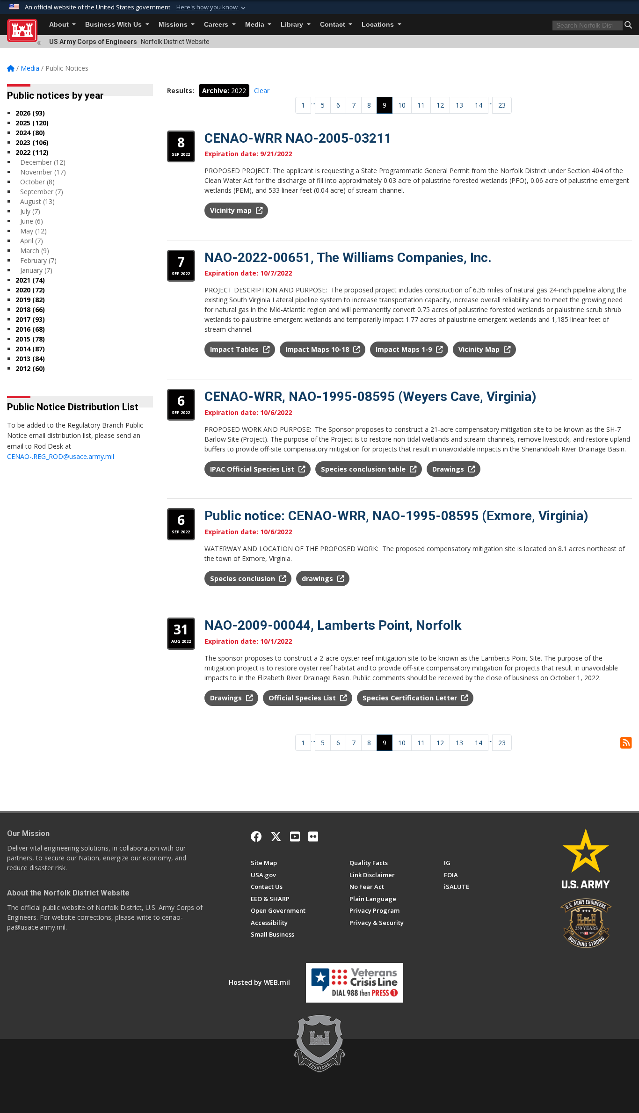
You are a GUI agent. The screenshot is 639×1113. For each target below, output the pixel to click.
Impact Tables (235, 349)
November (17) (43, 171)
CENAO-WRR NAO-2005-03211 (298, 138)
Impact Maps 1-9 (405, 349)
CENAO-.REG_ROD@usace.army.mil (60, 456)
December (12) (42, 162)
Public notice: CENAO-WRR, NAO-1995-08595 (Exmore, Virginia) (396, 516)
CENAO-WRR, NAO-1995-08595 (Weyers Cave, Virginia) (370, 396)
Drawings (449, 469)
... (313, 101)
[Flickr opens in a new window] (313, 836)
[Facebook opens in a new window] (256, 836)
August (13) (37, 201)
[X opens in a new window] (276, 836)
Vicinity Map (479, 349)
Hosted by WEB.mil (259, 982)
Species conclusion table (364, 469)
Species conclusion (243, 578)
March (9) (34, 250)
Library (293, 24)
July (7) (30, 211)
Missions (174, 24)
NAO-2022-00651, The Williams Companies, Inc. (348, 257)
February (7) (38, 260)
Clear (261, 90)
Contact (333, 24)
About (60, 24)
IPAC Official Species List (253, 469)
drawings (318, 578)
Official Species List (303, 697)
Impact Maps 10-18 (318, 349)
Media (255, 24)
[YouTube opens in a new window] (295, 836)
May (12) (33, 230)
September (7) (41, 191)
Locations (379, 24)
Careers (217, 24)
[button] (211, 7)
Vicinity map (232, 210)
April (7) (31, 240)
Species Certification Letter (411, 697)
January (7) (36, 270)
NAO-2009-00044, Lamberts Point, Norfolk (332, 625)
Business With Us (114, 24)
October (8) (37, 181)
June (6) (31, 221)
